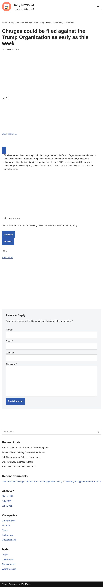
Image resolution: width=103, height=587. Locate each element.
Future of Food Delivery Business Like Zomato (24, 452)
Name (9, 330)
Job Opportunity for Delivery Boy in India (21, 457)
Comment (11, 364)
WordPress (26, 584)
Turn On (8, 241)
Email (9, 341)
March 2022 (7, 496)
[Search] (98, 432)
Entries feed (7, 559)
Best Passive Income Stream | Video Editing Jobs (25, 447)
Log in (5, 555)
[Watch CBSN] (22, 127)
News (5, 530)
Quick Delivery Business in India (17, 462)
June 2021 (7, 506)
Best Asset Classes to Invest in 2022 (19, 466)
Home (4, 23)
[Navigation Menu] (98, 6)
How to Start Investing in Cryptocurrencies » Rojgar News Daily (32, 481)
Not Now (8, 235)
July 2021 (6, 501)
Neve (4, 584)
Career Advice (9, 521)
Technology (7, 535)
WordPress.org (9, 569)
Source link (7, 257)
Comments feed (9, 564)
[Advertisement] (51, 77)
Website (10, 353)
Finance (6, 525)
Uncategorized (9, 540)
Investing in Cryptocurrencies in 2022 (83, 481)
